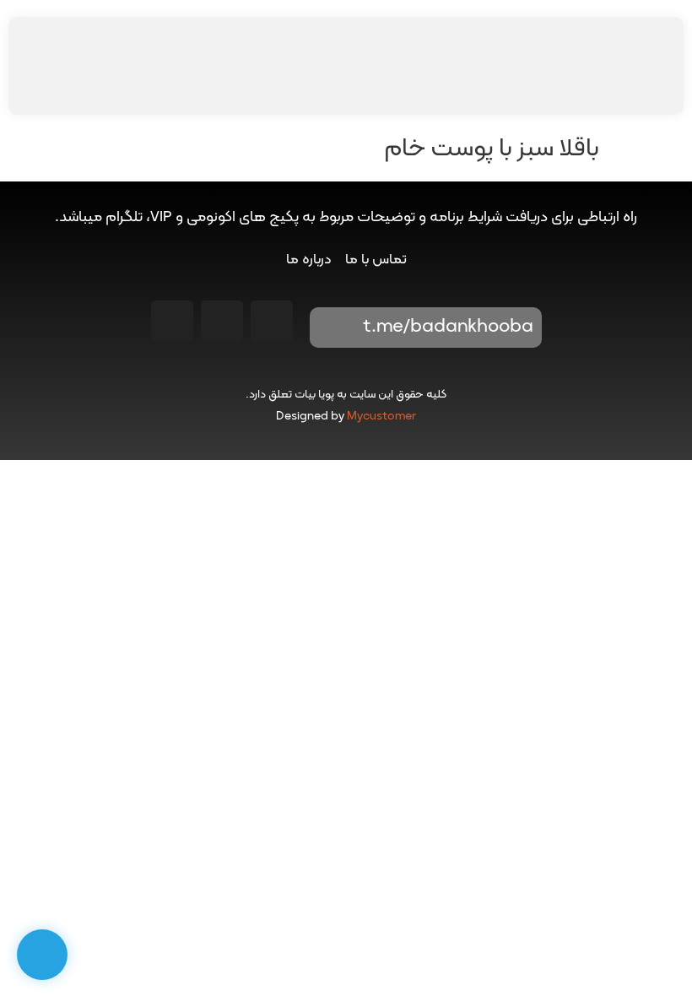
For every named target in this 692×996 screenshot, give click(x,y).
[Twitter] (172, 321)
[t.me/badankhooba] (334, 327)
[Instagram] (272, 321)
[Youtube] (222, 321)
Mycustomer (381, 416)
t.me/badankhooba (448, 327)
